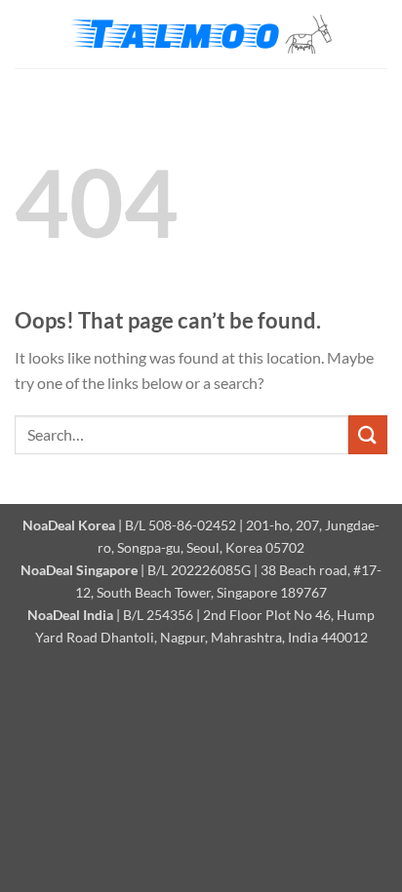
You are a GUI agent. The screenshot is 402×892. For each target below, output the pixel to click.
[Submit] (367, 434)
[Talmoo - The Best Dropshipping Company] (201, 35)
